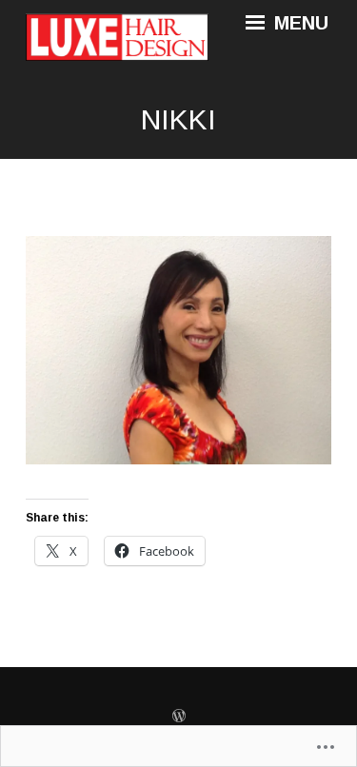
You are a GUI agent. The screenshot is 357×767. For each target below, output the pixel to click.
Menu (298, 22)
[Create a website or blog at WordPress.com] (179, 716)
